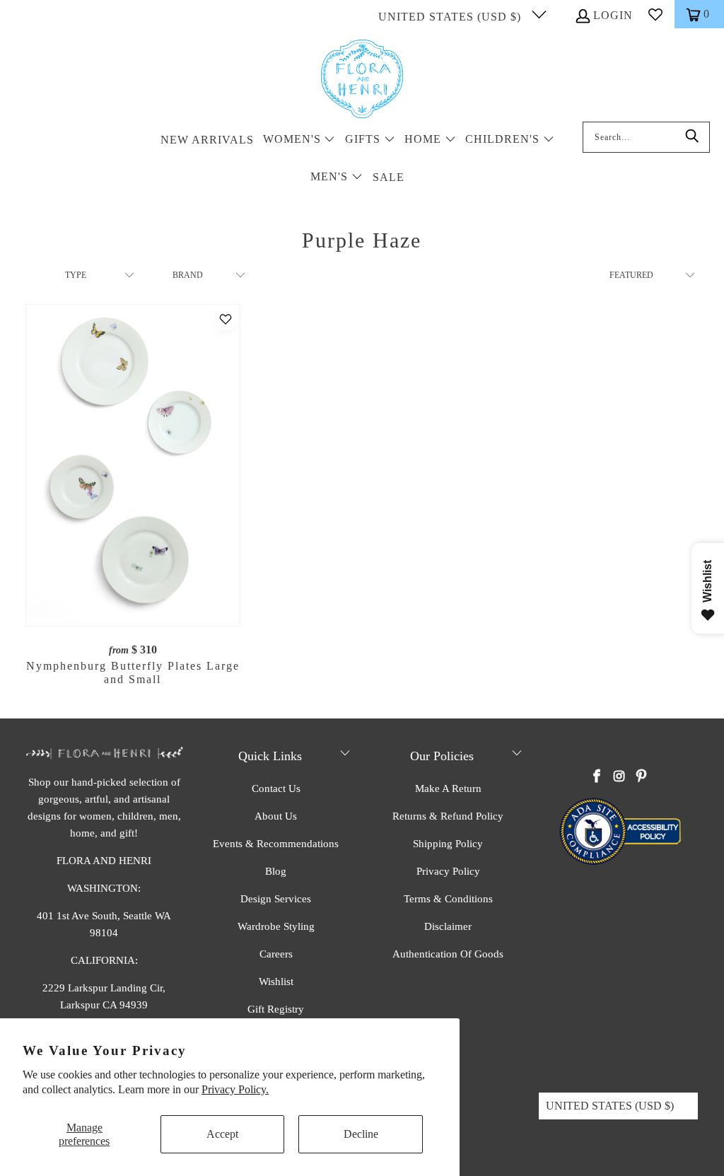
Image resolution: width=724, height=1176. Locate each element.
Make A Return (448, 788)
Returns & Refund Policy (447, 816)
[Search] (692, 137)
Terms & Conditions (448, 898)
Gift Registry (275, 1009)
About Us (276, 816)
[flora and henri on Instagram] (619, 777)
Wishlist (276, 981)
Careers (276, 954)
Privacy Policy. (235, 1089)
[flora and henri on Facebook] (596, 777)
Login (613, 15)
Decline (361, 1134)
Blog (275, 871)
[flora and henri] (362, 80)
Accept (222, 1134)
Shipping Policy (448, 843)
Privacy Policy (448, 871)
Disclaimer (448, 926)
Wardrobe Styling (276, 926)
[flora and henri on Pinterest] (641, 777)
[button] (299, 140)
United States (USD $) (451, 17)
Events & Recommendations (276, 843)
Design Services (275, 898)
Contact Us (276, 788)
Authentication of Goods (447, 954)
